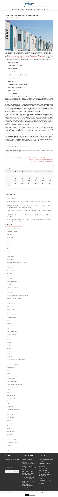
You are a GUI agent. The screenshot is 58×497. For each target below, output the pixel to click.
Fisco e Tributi (10, 337)
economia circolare (11, 317)
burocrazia (9, 278)
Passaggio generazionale (13, 409)
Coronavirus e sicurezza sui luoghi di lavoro (17, 295)
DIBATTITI (10, 306)
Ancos (8, 251)
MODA (9, 389)
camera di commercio (12, 281)
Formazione (10, 339)
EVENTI (9, 328)
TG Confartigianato (11, 439)
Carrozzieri (9, 284)
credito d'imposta (11, 303)
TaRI (8, 437)
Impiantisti (46, 150)
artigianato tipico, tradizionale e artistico (17, 262)
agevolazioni (10, 234)
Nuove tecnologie (11, 398)
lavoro (8, 373)
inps (8, 370)
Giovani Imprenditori (12, 351)
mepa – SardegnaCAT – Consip (14, 384)
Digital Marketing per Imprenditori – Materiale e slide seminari (45, 465)
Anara (8, 248)
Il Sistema (26, 6)
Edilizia (34, 150)
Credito (46, 9)
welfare (9, 450)
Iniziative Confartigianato (13, 364)
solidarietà (9, 428)
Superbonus (7, 151)
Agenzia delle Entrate (27, 150)
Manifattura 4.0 (10, 378)
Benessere (9, 273)
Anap (8, 245)
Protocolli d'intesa (11, 414)
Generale (38, 150)
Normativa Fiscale (11, 395)
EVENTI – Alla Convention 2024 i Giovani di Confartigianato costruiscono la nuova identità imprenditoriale (28, 484)
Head (42, 150)
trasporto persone (11, 448)
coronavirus (10, 292)
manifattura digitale (11, 381)
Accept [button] (27, 495)
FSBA (8, 345)
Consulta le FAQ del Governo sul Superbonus (16, 146)
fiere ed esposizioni (11, 334)
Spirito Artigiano (11, 431)
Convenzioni (42, 6)
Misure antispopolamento (13, 387)
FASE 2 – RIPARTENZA (12, 331)
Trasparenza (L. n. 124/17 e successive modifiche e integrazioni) (27, 9)
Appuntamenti (10, 259)
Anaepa (9, 242)
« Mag (29, 189)
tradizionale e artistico (12, 442)
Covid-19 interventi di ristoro (14, 298)
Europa (8, 326)
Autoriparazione (11, 265)
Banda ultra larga (11, 270)
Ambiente (9, 240)
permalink (18, 151)
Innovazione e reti (11, 367)
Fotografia (9, 342)
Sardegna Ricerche (11, 423)
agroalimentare (10, 237)
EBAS (8, 312)
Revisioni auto (10, 417)
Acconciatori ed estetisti (13, 228)
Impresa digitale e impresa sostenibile (16, 359)
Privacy (9, 412)
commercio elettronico (12, 287)
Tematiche (33, 6)
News (8, 392)
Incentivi (51, 150)
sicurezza (9, 425)
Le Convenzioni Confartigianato (43, 469)
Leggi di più (32, 495)
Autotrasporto (10, 267)
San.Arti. (9, 420)
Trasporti (9, 445)
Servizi (19, 6)
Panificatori (10, 406)
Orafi (8, 403)
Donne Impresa (10, 309)
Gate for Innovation (11, 198)
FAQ (17, 59)
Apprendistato (10, 256)
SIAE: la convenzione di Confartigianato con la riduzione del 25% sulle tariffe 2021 (25, 157)
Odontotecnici (10, 400)
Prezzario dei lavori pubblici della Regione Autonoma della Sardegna (46, 474)
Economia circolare (11, 314)
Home (14, 6)
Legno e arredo (10, 376)
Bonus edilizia (10, 276)
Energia (9, 323)
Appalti (8, 253)
